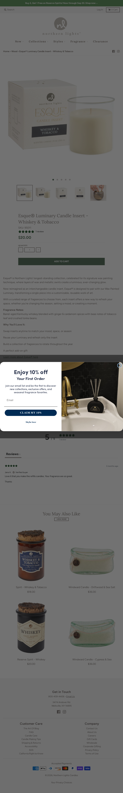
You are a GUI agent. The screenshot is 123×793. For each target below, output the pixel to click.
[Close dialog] (120, 365)
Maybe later (31, 422)
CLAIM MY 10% (31, 412)
